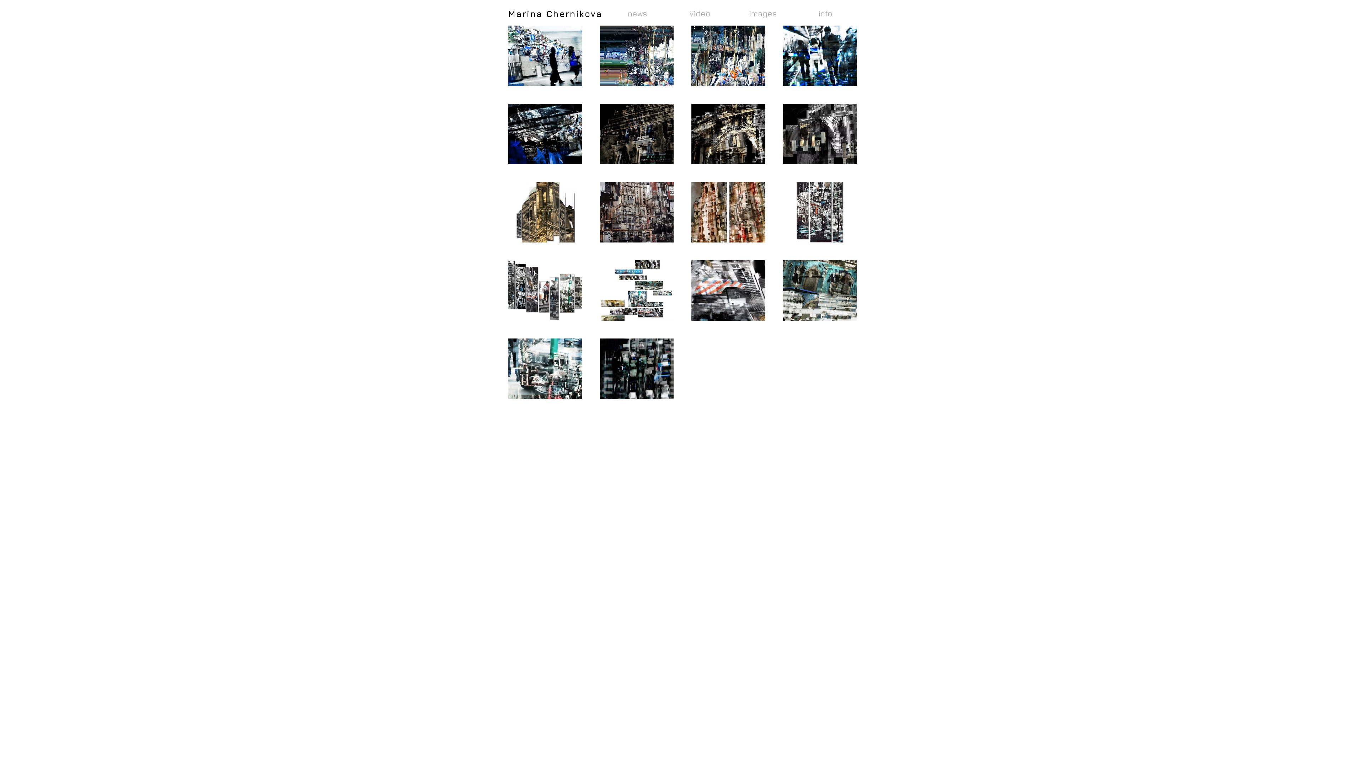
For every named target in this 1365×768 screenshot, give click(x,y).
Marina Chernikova (555, 14)
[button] (545, 56)
